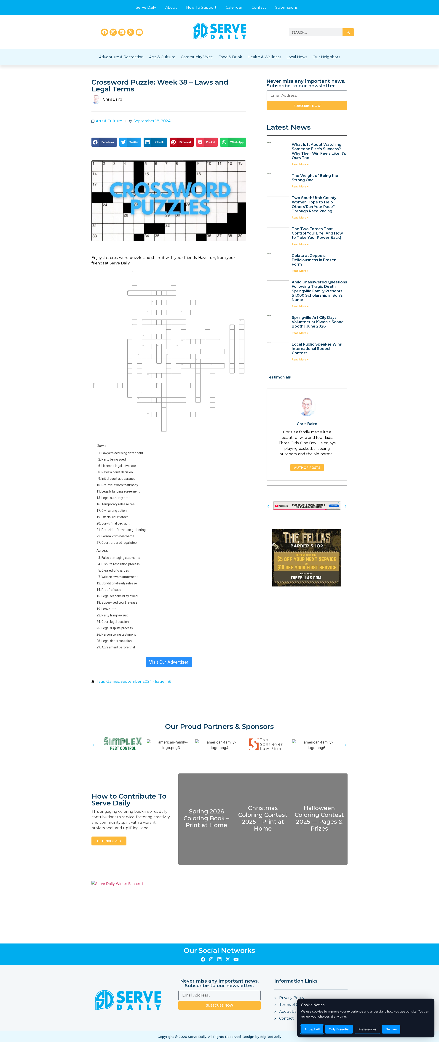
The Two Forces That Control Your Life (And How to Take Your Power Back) (317, 233)
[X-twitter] (130, 32)
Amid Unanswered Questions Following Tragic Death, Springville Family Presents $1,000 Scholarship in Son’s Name (319, 291)
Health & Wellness (264, 57)
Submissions (286, 7)
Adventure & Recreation (121, 57)
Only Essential (339, 1029)
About (171, 7)
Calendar (234, 7)
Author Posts (307, 467)
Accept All (312, 1029)
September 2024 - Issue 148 (145, 681)
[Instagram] (113, 32)
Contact (259, 7)
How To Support (201, 7)
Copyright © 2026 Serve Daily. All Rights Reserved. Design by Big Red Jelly (219, 1037)
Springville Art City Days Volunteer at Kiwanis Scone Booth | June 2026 (318, 321)
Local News (296, 57)
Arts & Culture (162, 57)
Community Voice (197, 57)
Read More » (300, 164)
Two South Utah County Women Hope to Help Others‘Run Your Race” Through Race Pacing (314, 204)
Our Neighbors (326, 57)
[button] (104, 142)
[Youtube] (139, 32)
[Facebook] (104, 32)
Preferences (367, 1029)
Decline (391, 1029)
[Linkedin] (122, 32)
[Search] (348, 32)
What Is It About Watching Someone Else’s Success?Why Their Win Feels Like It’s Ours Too (319, 151)
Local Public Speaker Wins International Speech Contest (317, 348)
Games (112, 681)
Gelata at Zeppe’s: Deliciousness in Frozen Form (314, 259)
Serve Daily (146, 7)
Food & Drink (230, 57)
